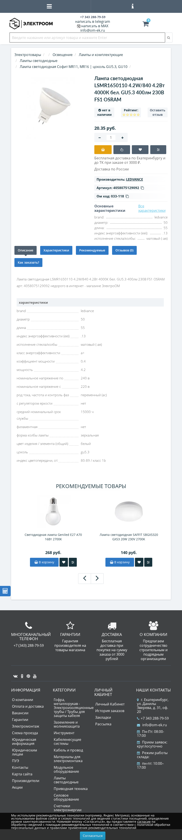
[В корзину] (103, 149)
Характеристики (56, 250)
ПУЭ (15, 760)
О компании (22, 699)
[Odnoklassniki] (21, 674)
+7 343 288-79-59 (155, 718)
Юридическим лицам (24, 752)
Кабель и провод (68, 750)
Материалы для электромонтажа (68, 758)
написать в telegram (92, 21)
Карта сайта (22, 774)
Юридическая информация (24, 741)
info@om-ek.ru (92, 30)
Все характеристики (152, 208)
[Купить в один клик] (121, 149)
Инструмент (64, 732)
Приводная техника (71, 788)
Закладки (103, 717)
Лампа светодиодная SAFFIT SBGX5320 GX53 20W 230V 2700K (129, 537)
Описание (25, 250)
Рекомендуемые (92, 250)
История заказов (109, 710)
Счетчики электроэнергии (67, 807)
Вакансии (20, 713)
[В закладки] (140, 149)
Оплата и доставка (28, 706)
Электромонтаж (25, 726)
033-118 (117, 196)
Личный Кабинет (110, 704)
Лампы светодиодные (66, 780)
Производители (25, 780)
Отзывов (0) (124, 250)
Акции (17, 787)
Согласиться (93, 835)
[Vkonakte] (14, 674)
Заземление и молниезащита (67, 724)
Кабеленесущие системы (67, 741)
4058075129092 (126, 187)
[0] (145, 24)
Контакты (20, 767)
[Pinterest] (27, 674)
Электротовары (27, 54)
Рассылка (103, 724)
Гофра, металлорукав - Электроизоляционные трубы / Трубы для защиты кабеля (74, 707)
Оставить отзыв (157, 112)
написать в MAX (94, 25)
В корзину (46, 562)
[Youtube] (33, 674)
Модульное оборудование (66, 769)
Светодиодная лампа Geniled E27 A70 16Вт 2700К (53, 537)
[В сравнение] (158, 149)
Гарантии (20, 719)
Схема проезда (25, 732)
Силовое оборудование (66, 797)
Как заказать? (28, 262)
